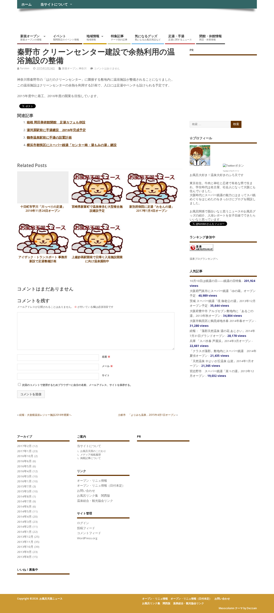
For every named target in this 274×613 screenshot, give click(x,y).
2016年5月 (24, 466)
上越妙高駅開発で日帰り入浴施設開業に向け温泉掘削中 (97, 259)
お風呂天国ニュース (50, 18)
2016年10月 (25, 456)
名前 (106, 356)
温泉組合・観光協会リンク (95, 501)
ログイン (83, 523)
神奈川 (82, 68)
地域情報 (92, 37)
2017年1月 (24, 451)
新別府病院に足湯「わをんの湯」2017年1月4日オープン (151, 209)
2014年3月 (24, 522)
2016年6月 (24, 461)
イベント (66, 37)
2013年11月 (25, 542)
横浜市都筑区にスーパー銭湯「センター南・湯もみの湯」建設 (72, 145)
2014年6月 (24, 506)
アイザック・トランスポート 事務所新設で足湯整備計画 (42, 259)
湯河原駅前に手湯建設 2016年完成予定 (56, 130)
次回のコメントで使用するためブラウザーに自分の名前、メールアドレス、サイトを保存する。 (77, 385)
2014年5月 (24, 511)
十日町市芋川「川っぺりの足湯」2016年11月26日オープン (42, 209)
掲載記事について (90, 458)
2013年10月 (25, 547)
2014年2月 (24, 527)
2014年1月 (24, 532)
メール (107, 366)
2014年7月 (24, 501)
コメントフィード (89, 533)
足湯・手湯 (180, 37)
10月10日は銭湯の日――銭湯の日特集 (215, 281)
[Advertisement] (222, 84)
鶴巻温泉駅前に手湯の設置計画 (49, 137)
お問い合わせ (86, 491)
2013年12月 (25, 537)
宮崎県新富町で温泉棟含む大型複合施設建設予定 (97, 209)
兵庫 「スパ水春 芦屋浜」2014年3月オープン (220, 341)
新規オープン (31, 37)
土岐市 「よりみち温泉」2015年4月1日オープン (147, 415)
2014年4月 (24, 516)
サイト (106, 375)
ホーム (26, 4)
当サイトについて (54, 4)
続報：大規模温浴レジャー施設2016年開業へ (45, 415)
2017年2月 (24, 446)
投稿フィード (86, 528)
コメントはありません (107, 68)
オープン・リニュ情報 (92, 481)
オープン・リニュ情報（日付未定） (101, 485)
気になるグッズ (148, 37)
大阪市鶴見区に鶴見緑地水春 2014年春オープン (222, 321)
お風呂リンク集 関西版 (93, 496)
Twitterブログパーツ (231, 171)
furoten (24, 68)
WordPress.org (87, 538)
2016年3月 (24, 476)
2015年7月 (24, 486)
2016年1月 (24, 481)
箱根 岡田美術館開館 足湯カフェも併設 (56, 122)
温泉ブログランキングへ (204, 259)
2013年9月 (24, 552)
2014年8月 (24, 496)
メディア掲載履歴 (90, 454)
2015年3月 (24, 491)
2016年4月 (24, 471)
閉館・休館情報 (210, 37)
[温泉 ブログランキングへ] (201, 251)
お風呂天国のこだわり (93, 451)
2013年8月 (24, 557)
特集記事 (119, 37)
